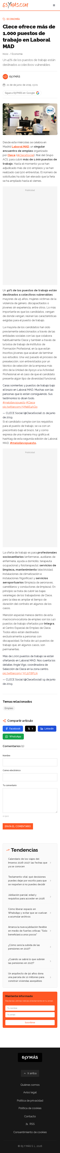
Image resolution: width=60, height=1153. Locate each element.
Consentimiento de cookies (30, 1132)
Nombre (6, 755)
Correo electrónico (11, 770)
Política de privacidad (30, 1100)
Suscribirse (30, 1022)
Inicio (5, 54)
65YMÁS (14, 76)
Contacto (30, 1116)
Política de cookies (30, 1108)
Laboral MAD (20, 146)
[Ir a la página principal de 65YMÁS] (15, 5)
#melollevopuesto (14, 402)
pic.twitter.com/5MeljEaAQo (20, 406)
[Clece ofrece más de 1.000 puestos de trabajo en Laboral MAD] (50, 110)
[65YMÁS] (5, 76)
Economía (13, 19)
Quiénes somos (30, 1084)
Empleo (9, 708)
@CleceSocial (25, 155)
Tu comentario (9, 785)
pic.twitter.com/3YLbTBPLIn (20, 673)
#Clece (30, 402)
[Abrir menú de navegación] (54, 5)
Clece (12, 155)
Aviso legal (30, 1092)
